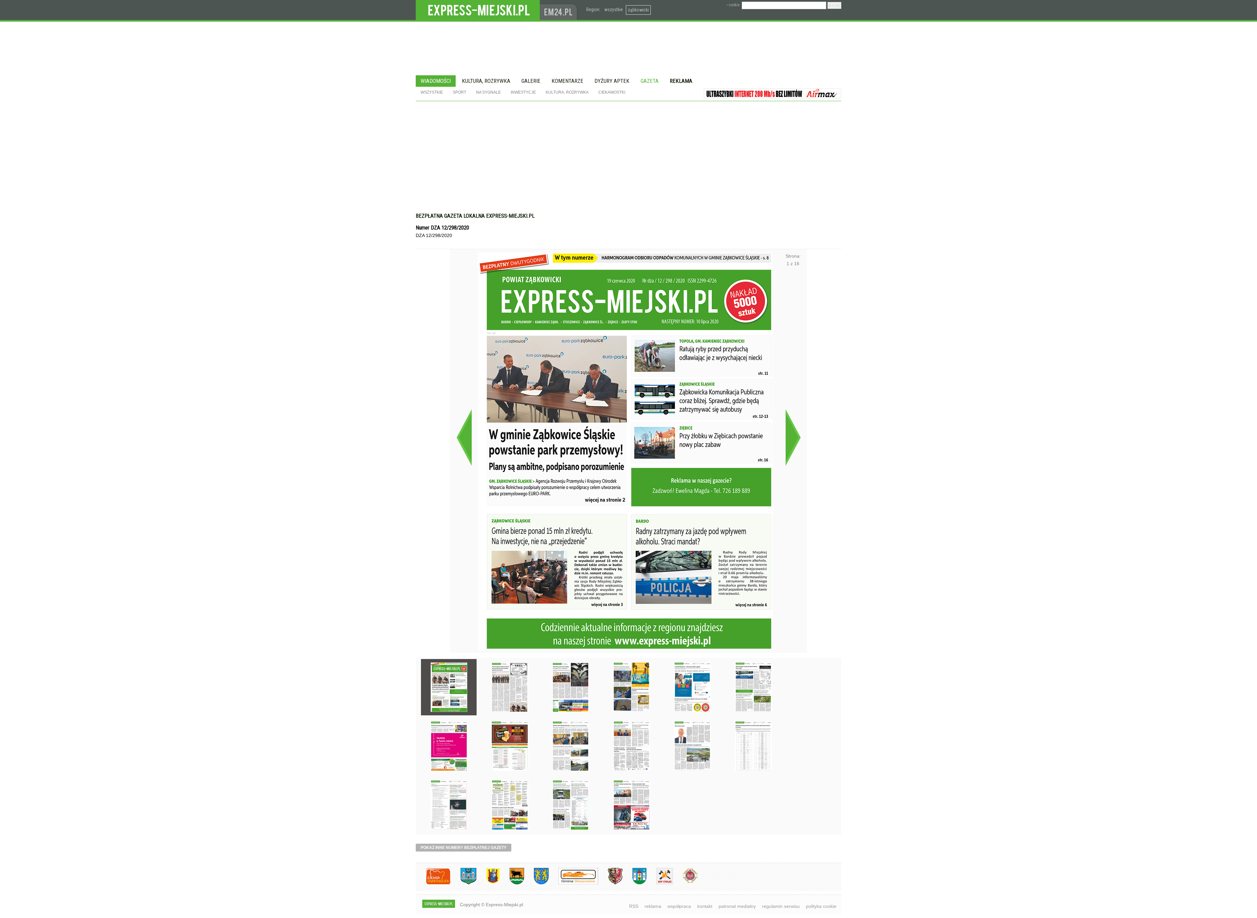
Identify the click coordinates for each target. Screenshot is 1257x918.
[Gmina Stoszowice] (573, 883)
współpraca (679, 906)
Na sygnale (488, 92)
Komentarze (567, 81)
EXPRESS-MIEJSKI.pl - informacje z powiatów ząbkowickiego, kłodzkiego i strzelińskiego (478, 10)
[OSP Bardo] (685, 882)
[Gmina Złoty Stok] (610, 883)
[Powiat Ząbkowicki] (433, 883)
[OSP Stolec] (660, 883)
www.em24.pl (560, 10)
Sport (459, 92)
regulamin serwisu (781, 906)
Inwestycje (523, 92)
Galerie (530, 81)
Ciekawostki (611, 92)
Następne (793, 437)
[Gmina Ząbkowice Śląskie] (463, 883)
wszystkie (613, 9)
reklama (653, 906)
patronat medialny (737, 906)
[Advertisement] (628, 150)
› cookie (733, 5)
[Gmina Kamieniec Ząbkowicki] (536, 883)
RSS (633, 906)
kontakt (704, 906)
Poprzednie (464, 437)
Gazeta (650, 81)
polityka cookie (821, 906)
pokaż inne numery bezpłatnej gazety (463, 847)
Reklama (681, 81)
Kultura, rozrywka (486, 81)
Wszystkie (432, 92)
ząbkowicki (638, 9)
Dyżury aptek (611, 81)
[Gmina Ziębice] (635, 883)
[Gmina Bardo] (488, 883)
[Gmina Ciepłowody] (512, 883)
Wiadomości (436, 81)
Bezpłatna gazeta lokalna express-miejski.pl (475, 215)
